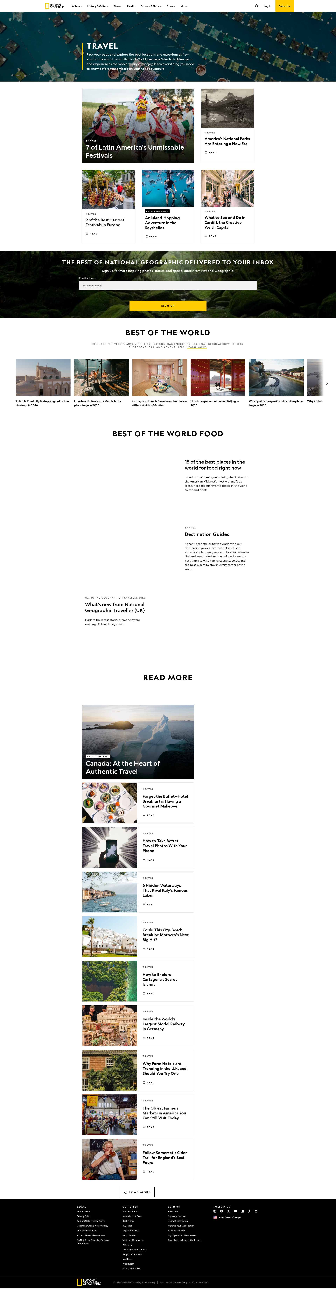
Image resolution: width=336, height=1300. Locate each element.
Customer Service (177, 1216)
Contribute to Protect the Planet (184, 1240)
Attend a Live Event (132, 1216)
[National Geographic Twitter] (228, 1211)
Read (213, 152)
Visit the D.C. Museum (133, 1240)
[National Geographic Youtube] (235, 1211)
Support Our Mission (132, 1254)
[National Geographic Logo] (89, 1284)
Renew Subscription (178, 1220)
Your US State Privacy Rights (91, 1220)
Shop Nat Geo (129, 1235)
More (183, 6)
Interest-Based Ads (86, 1230)
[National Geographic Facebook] (221, 1211)
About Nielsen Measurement (91, 1235)
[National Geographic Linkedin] (242, 1211)
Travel (117, 6)
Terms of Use (83, 1211)
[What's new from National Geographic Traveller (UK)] (168, 613)
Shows (171, 6)
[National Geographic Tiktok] (249, 1211)
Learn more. (197, 347)
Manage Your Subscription (181, 1225)
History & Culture (97, 6)
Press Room (128, 1263)
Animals (77, 6)
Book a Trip (128, 1220)
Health (131, 6)
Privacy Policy (84, 1216)
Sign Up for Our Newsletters (182, 1235)
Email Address (87, 278)
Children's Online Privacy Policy (92, 1225)
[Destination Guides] (168, 551)
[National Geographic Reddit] (256, 1211)
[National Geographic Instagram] (215, 1211)
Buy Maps (127, 1225)
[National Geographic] (54, 6)
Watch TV (127, 1244)
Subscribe (173, 1211)
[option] (43, 383)
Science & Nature (151, 6)
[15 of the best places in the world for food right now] (168, 476)
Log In (267, 6)
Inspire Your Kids (130, 1230)
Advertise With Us (131, 1268)
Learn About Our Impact (134, 1249)
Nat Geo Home (129, 1211)
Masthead (127, 1259)
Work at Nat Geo (176, 1230)
